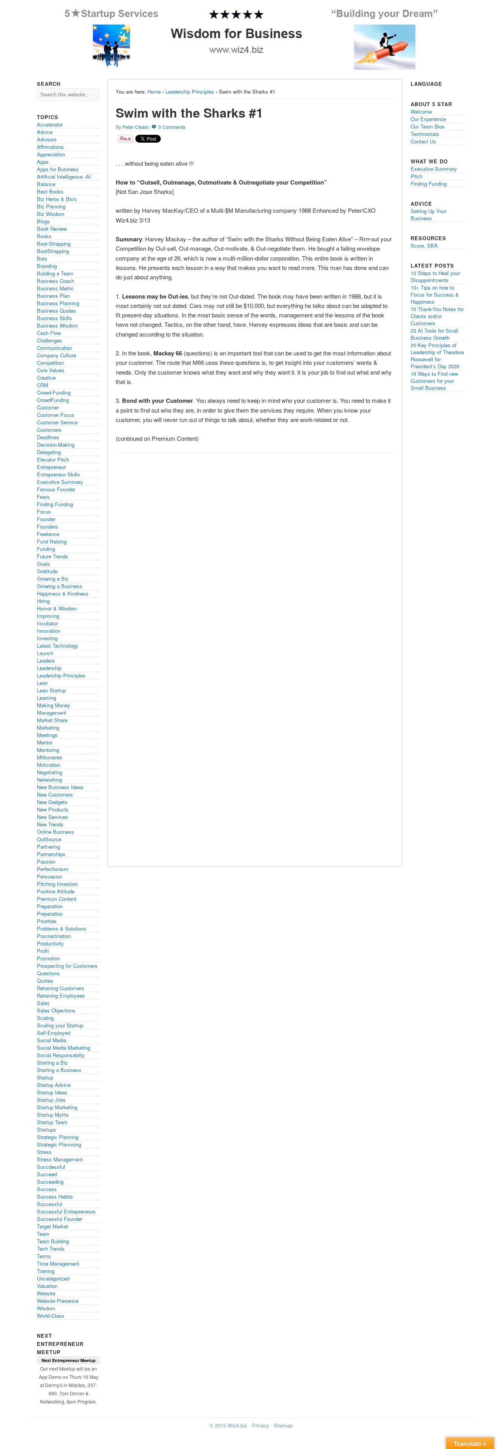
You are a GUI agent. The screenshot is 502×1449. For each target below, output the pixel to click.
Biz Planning (51, 206)
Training (46, 1271)
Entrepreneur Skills (58, 474)
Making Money (53, 705)
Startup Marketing (57, 1107)
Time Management (58, 1263)
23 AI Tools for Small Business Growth (434, 334)
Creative (46, 377)
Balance (46, 184)
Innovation (48, 630)
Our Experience (428, 119)
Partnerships (51, 854)
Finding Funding (55, 504)
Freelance (48, 534)
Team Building (53, 1241)
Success (47, 1189)
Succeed (47, 1174)
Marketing (48, 727)
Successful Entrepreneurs (66, 1211)
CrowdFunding (53, 400)
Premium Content (56, 898)
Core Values (50, 370)
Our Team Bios (428, 126)
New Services (52, 816)
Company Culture (56, 355)
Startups (46, 1129)
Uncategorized (53, 1278)
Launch (45, 653)
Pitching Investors (57, 884)
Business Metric (55, 288)
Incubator (47, 623)
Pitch (416, 176)
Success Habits (55, 1196)
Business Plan (53, 295)
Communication (54, 347)
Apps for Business (58, 169)
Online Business (55, 831)
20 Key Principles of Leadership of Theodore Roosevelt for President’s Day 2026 (437, 355)
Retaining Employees (61, 995)
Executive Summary (60, 481)
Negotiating (49, 772)
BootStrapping (53, 251)
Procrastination (54, 936)
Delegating (49, 452)
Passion (46, 861)
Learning (46, 697)
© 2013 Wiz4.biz (228, 1425)
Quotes (45, 980)
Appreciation (51, 154)
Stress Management (60, 1159)
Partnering (48, 846)
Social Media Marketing (63, 1047)
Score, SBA (424, 245)
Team (43, 1233)
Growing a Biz (53, 578)
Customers (49, 429)
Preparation (50, 906)
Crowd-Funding (54, 392)
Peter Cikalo (135, 126)
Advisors (47, 139)
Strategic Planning (57, 1137)
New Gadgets (52, 802)
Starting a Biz (52, 1062)
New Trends (50, 824)
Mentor (45, 742)
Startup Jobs (51, 1099)
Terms (44, 1256)
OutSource (49, 839)
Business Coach (55, 280)
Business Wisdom (57, 325)
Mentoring (48, 749)
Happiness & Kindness (63, 593)
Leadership (49, 668)
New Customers (55, 794)
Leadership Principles (190, 91)
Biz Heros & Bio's (57, 199)
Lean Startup (51, 690)
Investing (47, 638)
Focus (44, 511)
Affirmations (50, 146)
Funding (46, 548)
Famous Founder (56, 489)
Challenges (49, 340)
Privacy (260, 1425)
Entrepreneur (51, 467)
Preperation (50, 913)
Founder (46, 519)
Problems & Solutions (61, 928)
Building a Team (55, 273)
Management (51, 712)
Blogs (43, 221)
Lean (42, 682)
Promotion (48, 958)
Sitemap (283, 1425)
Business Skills (54, 318)
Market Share (52, 720)
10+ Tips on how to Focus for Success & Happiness (435, 294)
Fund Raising (52, 541)
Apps (43, 161)
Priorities (47, 921)
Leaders (46, 660)
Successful (49, 1204)
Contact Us (423, 141)
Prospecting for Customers (67, 965)
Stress (44, 1152)
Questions (48, 973)
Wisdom (46, 1308)
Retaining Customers (60, 988)
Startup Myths (53, 1114)
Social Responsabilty (61, 1055)
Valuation (47, 1286)
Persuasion (49, 876)
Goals (43, 563)
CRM (42, 385)
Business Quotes (56, 310)
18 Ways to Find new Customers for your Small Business (434, 380)
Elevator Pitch (53, 459)
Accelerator (50, 124)
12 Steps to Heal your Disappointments (435, 276)
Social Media (51, 1040)
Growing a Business (59, 586)
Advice (45, 132)
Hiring (43, 601)
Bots (42, 258)
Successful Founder (59, 1219)
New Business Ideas (60, 787)
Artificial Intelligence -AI (64, 176)
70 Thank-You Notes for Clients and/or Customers (437, 316)
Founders (47, 526)
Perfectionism (52, 869)
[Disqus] (255, 556)
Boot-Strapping (54, 243)
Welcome (421, 111)
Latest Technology (57, 645)
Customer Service (57, 422)
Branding (47, 266)
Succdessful (51, 1166)
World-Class (50, 1315)
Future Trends (52, 556)
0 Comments (172, 126)
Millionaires (49, 757)
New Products (53, 809)
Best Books (50, 191)
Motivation (48, 764)
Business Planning (58, 303)
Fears (43, 496)
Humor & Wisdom (57, 608)
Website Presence (57, 1300)
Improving (48, 615)
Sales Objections (56, 1010)
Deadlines (48, 437)
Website (46, 1293)
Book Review (52, 228)
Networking (49, 779)
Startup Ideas (52, 1092)
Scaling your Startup (60, 1025)
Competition (50, 362)
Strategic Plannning (59, 1144)
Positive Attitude (56, 891)
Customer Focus (56, 414)
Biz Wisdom (50, 213)
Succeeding (50, 1181)
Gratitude (47, 571)
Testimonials (425, 134)
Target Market (52, 1226)
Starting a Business (59, 1070)
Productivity (50, 943)
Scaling (45, 1018)
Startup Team (52, 1122)
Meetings (47, 735)
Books (44, 236)
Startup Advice (54, 1085)
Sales (43, 1003)
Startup (45, 1077)
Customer (48, 407)
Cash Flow (49, 333)
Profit (43, 951)
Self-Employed (53, 1032)
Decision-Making (56, 444)
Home (154, 91)
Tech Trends (51, 1248)
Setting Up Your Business (428, 214)
